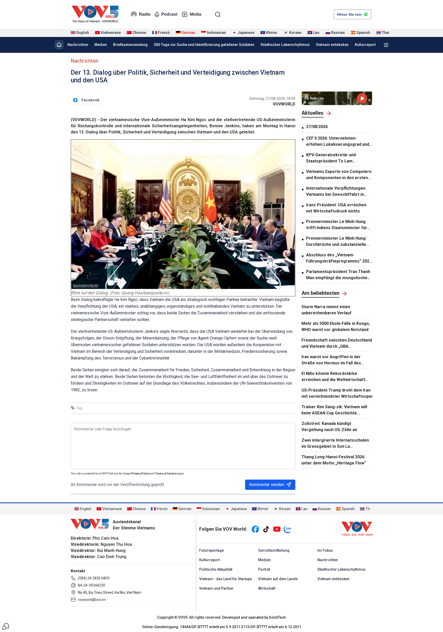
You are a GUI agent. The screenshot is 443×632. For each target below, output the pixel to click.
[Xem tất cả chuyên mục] (386, 44)
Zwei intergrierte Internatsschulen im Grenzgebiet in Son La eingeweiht (335, 444)
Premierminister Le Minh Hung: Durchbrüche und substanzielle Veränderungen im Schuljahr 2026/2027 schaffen (336, 242)
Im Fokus (325, 550)
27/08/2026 (317, 126)
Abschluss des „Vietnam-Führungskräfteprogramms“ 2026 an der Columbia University (338, 258)
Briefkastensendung (130, 45)
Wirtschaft (266, 588)
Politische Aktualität (215, 569)
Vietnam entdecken (332, 45)
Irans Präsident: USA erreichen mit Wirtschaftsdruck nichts (336, 207)
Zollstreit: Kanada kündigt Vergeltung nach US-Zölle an (329, 426)
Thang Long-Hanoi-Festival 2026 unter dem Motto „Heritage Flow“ (333, 459)
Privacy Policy (140, 473)
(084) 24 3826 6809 (93, 578)
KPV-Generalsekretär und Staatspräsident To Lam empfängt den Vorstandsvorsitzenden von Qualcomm (333, 158)
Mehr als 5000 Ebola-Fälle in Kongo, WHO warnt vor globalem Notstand (335, 326)
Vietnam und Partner (216, 588)
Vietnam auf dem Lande (278, 579)
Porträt (264, 569)
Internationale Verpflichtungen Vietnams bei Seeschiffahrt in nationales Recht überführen (335, 192)
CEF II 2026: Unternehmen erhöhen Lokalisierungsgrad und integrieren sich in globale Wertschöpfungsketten (337, 142)
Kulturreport (365, 45)
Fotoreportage (211, 550)
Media (195, 14)
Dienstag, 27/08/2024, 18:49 (272, 98)
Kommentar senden (266, 484)
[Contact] (5, 626)
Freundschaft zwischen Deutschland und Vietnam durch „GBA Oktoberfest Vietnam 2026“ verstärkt (336, 343)
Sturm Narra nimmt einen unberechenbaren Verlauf (326, 309)
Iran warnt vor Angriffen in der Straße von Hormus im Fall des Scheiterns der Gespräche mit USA (335, 360)
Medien (100, 45)
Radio (144, 14)
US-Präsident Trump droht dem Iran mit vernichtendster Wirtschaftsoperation (336, 393)
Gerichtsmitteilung (273, 550)
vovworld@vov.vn (92, 600)
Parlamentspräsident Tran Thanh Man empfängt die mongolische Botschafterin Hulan (338, 275)
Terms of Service (166, 473)
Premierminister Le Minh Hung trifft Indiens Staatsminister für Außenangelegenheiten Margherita (336, 225)
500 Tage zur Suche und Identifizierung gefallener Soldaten (204, 45)
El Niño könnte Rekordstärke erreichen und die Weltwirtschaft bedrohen (333, 377)
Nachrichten (77, 45)
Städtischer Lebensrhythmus (285, 45)
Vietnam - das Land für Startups (225, 579)
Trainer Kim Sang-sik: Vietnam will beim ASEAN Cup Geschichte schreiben (334, 410)
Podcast (169, 14)
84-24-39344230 (91, 585)
